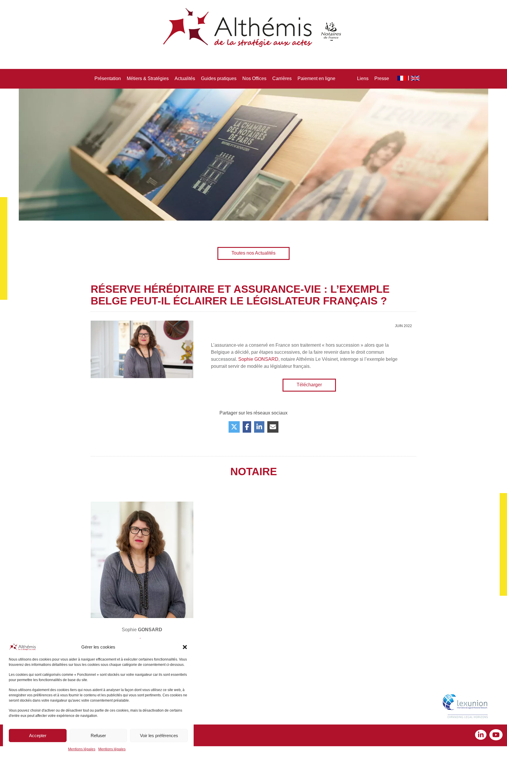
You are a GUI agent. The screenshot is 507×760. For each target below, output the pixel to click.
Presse (381, 78)
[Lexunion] (466, 707)
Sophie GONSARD (258, 359)
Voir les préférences (159, 735)
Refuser (98, 735)
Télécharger (309, 384)
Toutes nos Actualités (253, 252)
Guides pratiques (218, 78)
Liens (363, 78)
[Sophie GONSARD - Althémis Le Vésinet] (142, 560)
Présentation (107, 78)
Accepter (37, 735)
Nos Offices (254, 78)
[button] (185, 647)
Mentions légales (81, 749)
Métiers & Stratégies (148, 78)
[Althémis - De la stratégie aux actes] (253, 28)
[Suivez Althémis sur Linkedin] (482, 735)
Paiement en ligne (316, 78)
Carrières (282, 78)
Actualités (185, 78)
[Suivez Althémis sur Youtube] (496, 735)
